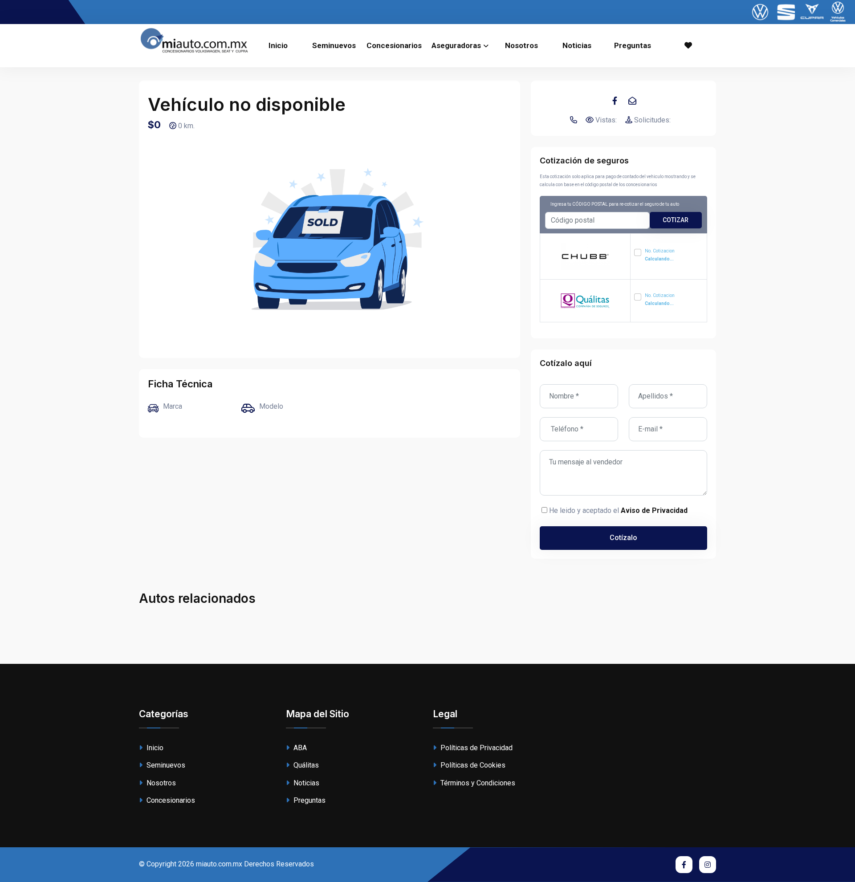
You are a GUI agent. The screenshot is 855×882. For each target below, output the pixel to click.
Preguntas (632, 45)
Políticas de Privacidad (476, 748)
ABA (299, 748)
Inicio (278, 45)
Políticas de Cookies (472, 765)
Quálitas (305, 765)
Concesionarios (394, 45)
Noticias (576, 45)
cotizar (675, 220)
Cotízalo (623, 537)
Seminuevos (334, 45)
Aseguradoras (456, 45)
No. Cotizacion (660, 254)
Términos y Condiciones (477, 783)
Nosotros (521, 45)
